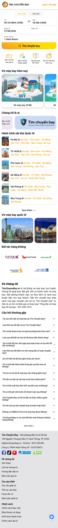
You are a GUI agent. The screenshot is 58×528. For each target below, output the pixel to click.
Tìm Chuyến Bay (10, 435)
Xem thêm (27, 210)
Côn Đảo (25, 143)
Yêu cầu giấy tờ (9, 485)
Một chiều (22, 14)
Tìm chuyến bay (31, 45)
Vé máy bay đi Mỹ (23, 105)
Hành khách (8, 37)
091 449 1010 (25, 307)
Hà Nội (25, 151)
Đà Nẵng (46, 139)
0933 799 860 (49, 4)
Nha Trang (36, 143)
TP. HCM (36, 163)
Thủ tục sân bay (9, 490)
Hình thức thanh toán (11, 516)
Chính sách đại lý (10, 521)
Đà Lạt (47, 143)
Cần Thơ (15, 143)
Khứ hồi (36, 14)
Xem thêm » (29, 426)
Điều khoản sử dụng (11, 512)
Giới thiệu (6, 463)
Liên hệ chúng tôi (10, 467)
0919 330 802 (38, 443)
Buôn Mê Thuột (36, 190)
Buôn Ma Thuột (37, 178)
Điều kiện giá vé (9, 476)
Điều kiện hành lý (10, 498)
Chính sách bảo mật (11, 508)
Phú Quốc (35, 139)
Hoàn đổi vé (7, 494)
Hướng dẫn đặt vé (10, 471)
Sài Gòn (24, 139)
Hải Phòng (36, 154)
